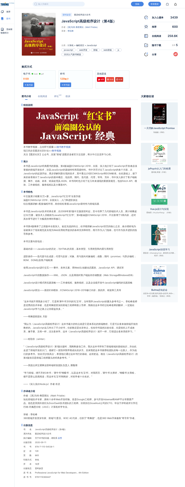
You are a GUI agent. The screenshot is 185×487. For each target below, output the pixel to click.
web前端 (107, 50)
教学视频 (56, 150)
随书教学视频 (64, 146)
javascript (68, 50)
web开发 (83, 50)
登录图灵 (155, 4)
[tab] (7, 11)
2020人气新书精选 (72, 54)
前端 (95, 50)
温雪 (60, 438)
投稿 (137, 4)
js (118, 50)
